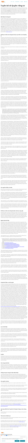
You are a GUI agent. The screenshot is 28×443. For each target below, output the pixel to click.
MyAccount (25, 1)
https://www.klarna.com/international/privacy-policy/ (11, 244)
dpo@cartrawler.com (9, 31)
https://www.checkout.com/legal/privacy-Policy (12, 245)
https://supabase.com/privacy (9, 248)
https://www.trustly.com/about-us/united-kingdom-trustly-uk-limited (14, 246)
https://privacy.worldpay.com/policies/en (10, 243)
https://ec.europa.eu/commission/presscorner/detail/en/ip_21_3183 (10, 306)
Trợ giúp (21, 1)
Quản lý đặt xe (17, 1)
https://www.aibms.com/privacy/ (8, 242)
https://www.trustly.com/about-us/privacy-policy (11, 247)
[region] (13, 439)
